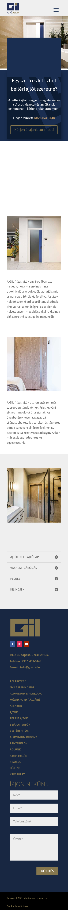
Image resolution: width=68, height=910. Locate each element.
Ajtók (14, 712)
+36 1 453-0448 (44, 118)
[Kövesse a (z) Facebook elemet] (12, 644)
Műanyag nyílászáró (25, 700)
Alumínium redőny (23, 737)
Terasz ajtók (19, 718)
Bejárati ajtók (20, 724)
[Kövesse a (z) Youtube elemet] (26, 644)
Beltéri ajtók (19, 730)
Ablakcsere (18, 681)
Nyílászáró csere (22, 687)
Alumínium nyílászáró (26, 693)
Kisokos (15, 762)
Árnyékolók (18, 743)
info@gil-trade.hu (32, 667)
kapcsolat (17, 774)
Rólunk (15, 749)
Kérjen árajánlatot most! (34, 129)
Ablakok (16, 706)
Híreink (15, 768)
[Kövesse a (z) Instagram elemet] (19, 644)
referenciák (18, 755)
